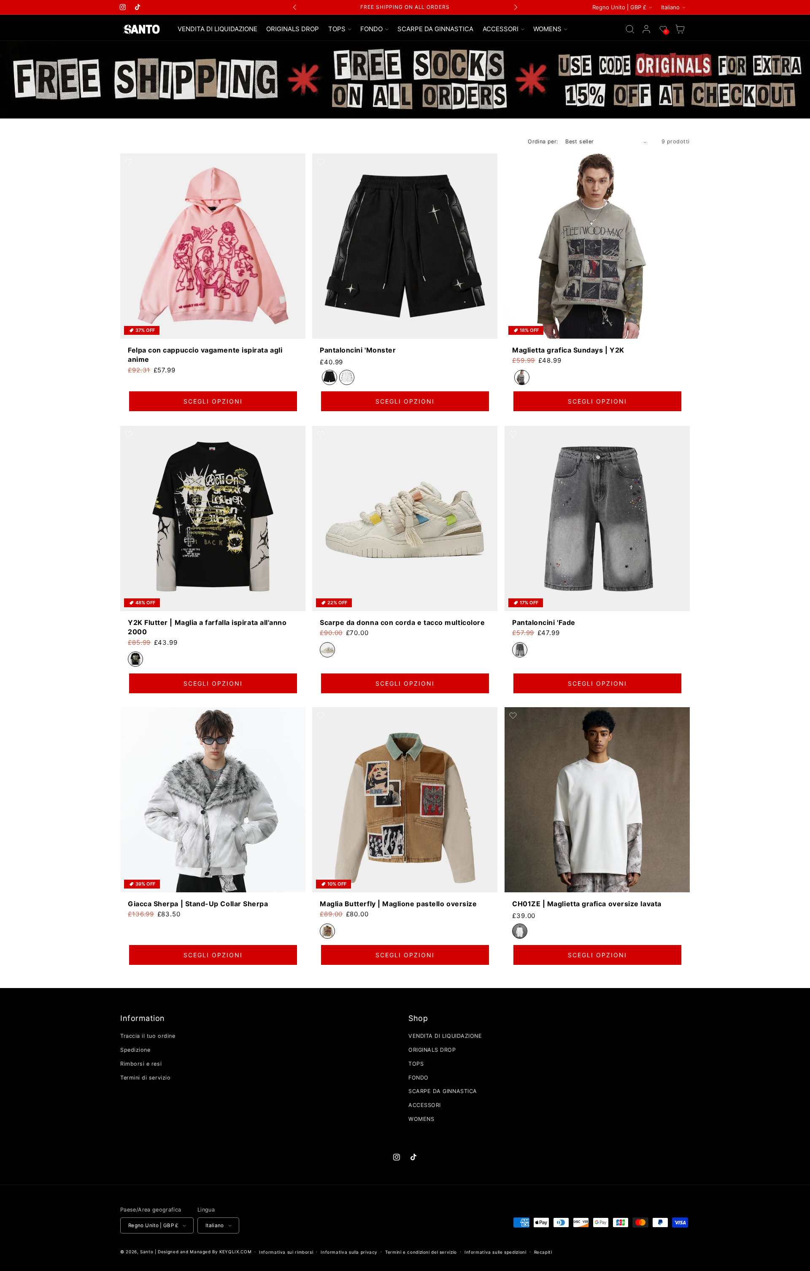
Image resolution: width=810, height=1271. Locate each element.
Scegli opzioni (213, 401)
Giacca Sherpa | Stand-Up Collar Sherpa (198, 903)
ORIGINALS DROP (432, 1050)
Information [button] (142, 1018)
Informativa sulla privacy (349, 1252)
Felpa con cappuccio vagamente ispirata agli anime (205, 355)
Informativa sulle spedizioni (495, 1252)
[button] (340, 29)
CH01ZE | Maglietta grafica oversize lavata (587, 903)
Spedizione (135, 1050)
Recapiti (543, 1252)
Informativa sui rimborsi (286, 1252)
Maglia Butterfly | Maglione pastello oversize (398, 903)
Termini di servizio (145, 1077)
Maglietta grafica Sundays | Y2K (568, 350)
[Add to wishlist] (128, 161)
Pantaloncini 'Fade (543, 622)
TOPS (416, 1064)
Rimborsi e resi (141, 1064)
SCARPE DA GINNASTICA (442, 1091)
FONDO (418, 1077)
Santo (147, 1251)
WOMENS (421, 1119)
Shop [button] (418, 1018)
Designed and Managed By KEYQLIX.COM (204, 1251)
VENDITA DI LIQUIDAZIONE (445, 1036)
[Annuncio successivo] (515, 7)
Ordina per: (543, 141)
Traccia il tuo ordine (147, 1036)
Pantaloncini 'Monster (358, 350)
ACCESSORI (424, 1105)
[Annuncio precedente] (295, 7)
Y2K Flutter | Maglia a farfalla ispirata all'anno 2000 (207, 627)
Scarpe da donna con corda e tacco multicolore (402, 622)
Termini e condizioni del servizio (421, 1252)
